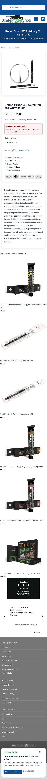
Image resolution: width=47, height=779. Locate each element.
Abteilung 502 (23, 150)
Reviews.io (6, 703)
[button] (36, 19)
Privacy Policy (7, 685)
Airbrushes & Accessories (12, 727)
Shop (13, 38)
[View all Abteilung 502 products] (14, 150)
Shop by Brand (8, 732)
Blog (3, 736)
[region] (23, 616)
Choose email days (12, 772)
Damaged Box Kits (9, 643)
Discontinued (13, 48)
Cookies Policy (8, 694)
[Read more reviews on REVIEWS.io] (23, 594)
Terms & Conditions (10, 689)
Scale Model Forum (10, 669)
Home (6, 38)
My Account (6, 656)
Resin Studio (7, 673)
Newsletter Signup (9, 660)
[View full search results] (4, 3)
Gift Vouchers (7, 665)
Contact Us (6, 652)
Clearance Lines (8, 647)
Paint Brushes (37, 38)
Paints (4, 719)
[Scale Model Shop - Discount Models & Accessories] (16, 19)
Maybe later (28, 771)
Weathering (6, 723)
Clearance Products (10, 698)
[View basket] (43, 19)
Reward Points (8, 680)
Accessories (23, 38)
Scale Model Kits (8, 710)
